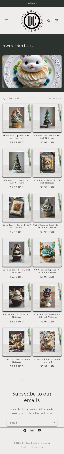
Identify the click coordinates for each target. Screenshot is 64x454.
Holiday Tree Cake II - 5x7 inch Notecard (47, 136)
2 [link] (41, 380)
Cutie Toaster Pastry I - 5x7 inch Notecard (17, 226)
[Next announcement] (58, 3)
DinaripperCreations (30, 443)
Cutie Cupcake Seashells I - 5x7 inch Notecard (47, 226)
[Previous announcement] (6, 3)
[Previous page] (23, 380)
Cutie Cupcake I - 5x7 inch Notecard (16, 316)
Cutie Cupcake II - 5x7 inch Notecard (17, 271)
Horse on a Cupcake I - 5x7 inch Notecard (17, 136)
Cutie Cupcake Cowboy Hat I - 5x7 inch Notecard (47, 316)
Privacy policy (37, 447)
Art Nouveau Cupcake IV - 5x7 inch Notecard (47, 271)
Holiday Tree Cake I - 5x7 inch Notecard (17, 181)
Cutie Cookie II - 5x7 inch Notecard (17, 360)
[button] (6, 20)
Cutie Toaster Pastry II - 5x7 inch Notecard (47, 181)
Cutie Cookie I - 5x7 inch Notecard (47, 360)
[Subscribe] (53, 423)
